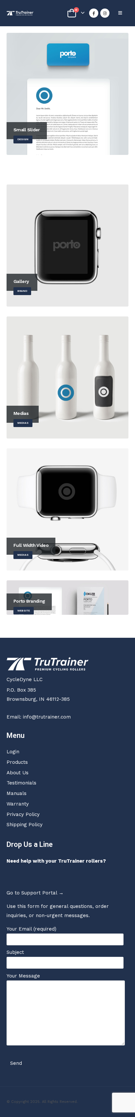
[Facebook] (93, 13)
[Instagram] (104, 13)
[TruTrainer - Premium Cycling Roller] (20, 13)
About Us (18, 773)
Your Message (23, 976)
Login (13, 752)
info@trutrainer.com (47, 717)
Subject (15, 952)
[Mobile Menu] (120, 13)
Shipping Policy (25, 824)
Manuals (17, 793)
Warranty (18, 804)
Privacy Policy (23, 814)
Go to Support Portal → (35, 893)
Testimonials (21, 783)
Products (17, 762)
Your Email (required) (31, 929)
